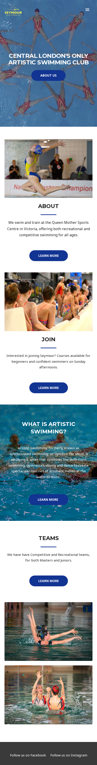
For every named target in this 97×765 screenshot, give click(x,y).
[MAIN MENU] (87, 9)
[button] (48, 75)
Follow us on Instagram (68, 755)
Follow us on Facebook (28, 755)
